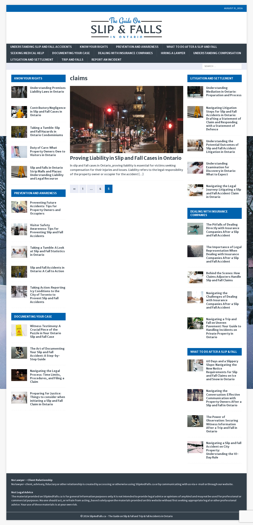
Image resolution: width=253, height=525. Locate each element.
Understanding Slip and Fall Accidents (41, 47)
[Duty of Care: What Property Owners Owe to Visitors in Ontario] (19, 152)
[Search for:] (222, 66)
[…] (141, 174)
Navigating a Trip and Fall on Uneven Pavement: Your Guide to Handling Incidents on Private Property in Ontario (223, 328)
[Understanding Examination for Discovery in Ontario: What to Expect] (195, 168)
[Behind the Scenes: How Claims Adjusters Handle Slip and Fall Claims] (195, 277)
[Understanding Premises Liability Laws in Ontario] (19, 92)
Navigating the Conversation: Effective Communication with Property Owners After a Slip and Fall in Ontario (224, 398)
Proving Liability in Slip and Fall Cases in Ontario (125, 158)
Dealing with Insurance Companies (125, 53)
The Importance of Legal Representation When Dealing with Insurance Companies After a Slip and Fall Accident (224, 254)
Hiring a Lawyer (173, 53)
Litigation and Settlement (31, 59)
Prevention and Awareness (137, 47)
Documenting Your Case (71, 53)
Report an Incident (107, 59)
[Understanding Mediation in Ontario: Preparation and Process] (195, 92)
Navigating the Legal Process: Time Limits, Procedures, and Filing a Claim (47, 376)
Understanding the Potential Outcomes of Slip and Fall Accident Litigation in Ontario (222, 146)
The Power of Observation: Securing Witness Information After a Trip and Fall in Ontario (222, 424)
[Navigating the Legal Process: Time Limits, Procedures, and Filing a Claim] (19, 375)
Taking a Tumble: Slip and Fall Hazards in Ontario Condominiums (46, 131)
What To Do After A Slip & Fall (213, 352)
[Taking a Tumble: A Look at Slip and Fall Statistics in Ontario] (19, 252)
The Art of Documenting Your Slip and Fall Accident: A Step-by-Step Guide (47, 354)
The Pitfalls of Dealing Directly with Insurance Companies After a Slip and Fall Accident (222, 230)
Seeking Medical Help (27, 53)
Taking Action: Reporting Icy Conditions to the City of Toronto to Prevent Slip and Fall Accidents (47, 295)
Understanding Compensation (217, 53)
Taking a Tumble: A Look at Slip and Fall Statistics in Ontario (47, 251)
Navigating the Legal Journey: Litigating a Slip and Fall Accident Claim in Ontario (223, 191)
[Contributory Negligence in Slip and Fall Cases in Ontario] (19, 112)
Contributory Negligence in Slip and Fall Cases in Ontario (48, 111)
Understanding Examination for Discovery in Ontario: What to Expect (221, 169)
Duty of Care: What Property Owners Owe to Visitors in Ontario (47, 151)
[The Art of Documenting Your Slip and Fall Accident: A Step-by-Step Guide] (19, 353)
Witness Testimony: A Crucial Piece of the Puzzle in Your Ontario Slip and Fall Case (45, 331)
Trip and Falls (72, 59)
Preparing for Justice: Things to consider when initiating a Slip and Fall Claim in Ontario (47, 399)
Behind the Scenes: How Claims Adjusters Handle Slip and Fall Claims (223, 276)
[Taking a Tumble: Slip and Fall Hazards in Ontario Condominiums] (19, 132)
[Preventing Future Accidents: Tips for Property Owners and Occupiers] (19, 207)
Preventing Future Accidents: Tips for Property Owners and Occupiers (45, 208)
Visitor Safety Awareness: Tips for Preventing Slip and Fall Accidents (46, 230)
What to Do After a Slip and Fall (192, 47)
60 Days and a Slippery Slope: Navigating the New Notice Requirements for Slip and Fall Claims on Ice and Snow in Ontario (222, 370)
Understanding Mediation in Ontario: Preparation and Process (224, 91)
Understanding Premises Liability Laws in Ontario (48, 89)
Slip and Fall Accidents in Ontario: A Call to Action (47, 269)
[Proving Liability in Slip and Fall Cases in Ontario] (126, 119)
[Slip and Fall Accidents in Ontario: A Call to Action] (19, 272)
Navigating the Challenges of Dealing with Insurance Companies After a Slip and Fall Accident (222, 300)
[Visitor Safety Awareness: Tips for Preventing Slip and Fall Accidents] (19, 229)
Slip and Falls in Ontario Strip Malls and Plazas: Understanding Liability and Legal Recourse (46, 173)
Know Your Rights (94, 47)
